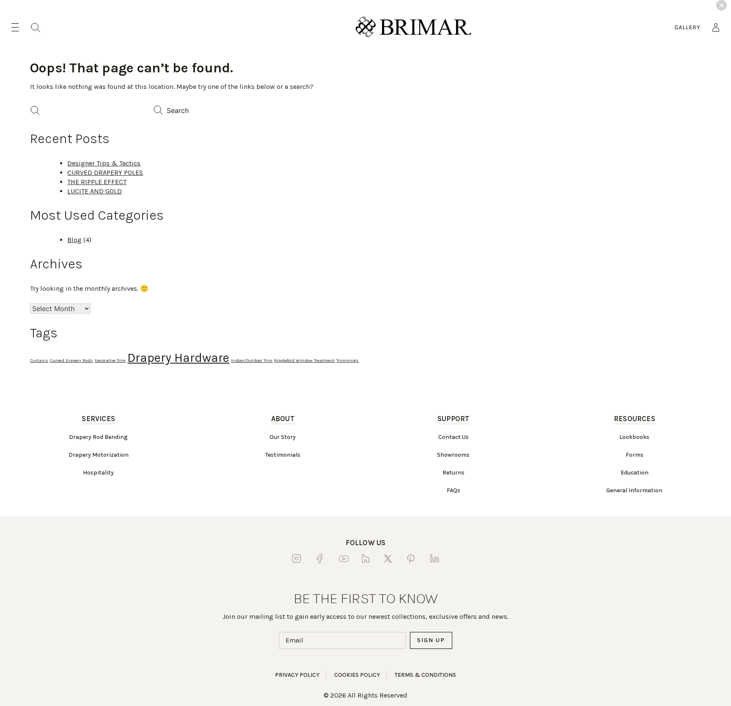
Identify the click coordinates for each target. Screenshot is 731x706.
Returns (453, 472)
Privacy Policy (297, 674)
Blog (74, 240)
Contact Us (453, 437)
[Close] (721, 5)
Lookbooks (634, 437)
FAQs (453, 490)
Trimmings (347, 360)
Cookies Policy (357, 674)
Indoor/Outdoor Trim (251, 360)
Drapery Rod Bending (98, 437)
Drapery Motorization (99, 454)
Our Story (282, 437)
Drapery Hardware (178, 357)
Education (635, 472)
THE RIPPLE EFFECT (96, 182)
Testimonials (282, 454)
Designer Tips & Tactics (103, 163)
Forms (634, 454)
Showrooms (453, 454)
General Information (634, 490)
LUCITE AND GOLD (94, 191)
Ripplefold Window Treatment (304, 360)
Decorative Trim (110, 360)
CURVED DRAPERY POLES (105, 172)
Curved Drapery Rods (71, 360)
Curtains (39, 360)
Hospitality (98, 472)
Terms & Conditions (425, 674)
